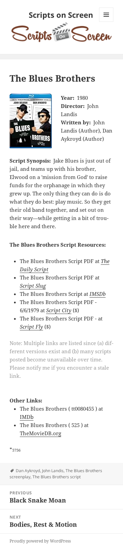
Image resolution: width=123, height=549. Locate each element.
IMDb (26, 416)
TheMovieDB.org (40, 433)
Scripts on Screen (61, 15)
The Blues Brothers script (56, 477)
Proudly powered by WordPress (40, 541)
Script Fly (31, 326)
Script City (58, 310)
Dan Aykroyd (28, 470)
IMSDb (98, 293)
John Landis (53, 470)
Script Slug (33, 285)
